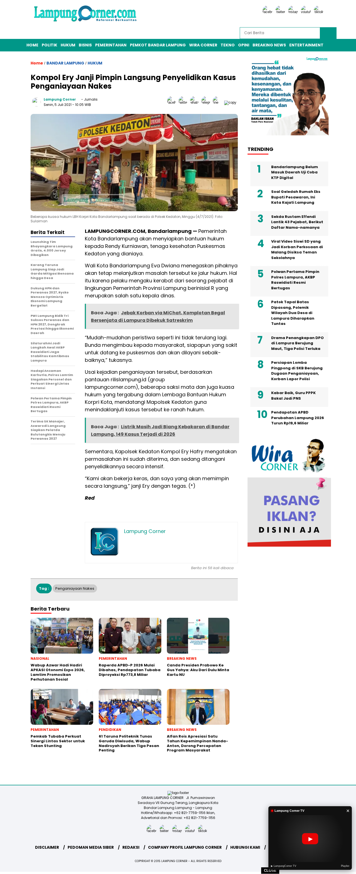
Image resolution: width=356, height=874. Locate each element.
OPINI (243, 45)
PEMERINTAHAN (111, 45)
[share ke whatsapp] (195, 102)
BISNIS (85, 45)
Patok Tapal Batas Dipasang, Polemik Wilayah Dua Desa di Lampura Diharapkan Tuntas (292, 313)
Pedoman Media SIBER (91, 847)
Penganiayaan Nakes (74, 588)
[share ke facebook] (173, 102)
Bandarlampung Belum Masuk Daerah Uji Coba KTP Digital (294, 172)
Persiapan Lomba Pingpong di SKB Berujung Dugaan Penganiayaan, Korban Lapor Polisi (297, 371)
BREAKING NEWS (269, 45)
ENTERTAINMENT (306, 45)
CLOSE (270, 870)
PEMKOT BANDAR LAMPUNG (158, 45)
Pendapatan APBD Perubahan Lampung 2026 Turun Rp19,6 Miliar (297, 418)
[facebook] (268, 12)
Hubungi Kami (245, 847)
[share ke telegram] (207, 102)
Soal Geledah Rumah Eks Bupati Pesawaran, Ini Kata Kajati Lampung (295, 197)
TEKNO (228, 45)
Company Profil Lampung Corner (185, 847)
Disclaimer (47, 847)
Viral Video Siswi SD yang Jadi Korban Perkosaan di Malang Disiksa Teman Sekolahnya (297, 250)
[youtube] (307, 12)
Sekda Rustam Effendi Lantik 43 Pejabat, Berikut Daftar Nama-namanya (297, 222)
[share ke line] (218, 102)
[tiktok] (319, 12)
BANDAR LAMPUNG (65, 63)
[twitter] (281, 12)
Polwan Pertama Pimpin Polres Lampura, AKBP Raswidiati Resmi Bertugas (295, 280)
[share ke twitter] (184, 102)
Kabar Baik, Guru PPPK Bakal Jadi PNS (293, 395)
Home (32, 45)
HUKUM (68, 45)
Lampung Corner (60, 99)
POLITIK (49, 45)
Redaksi (130, 847)
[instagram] (294, 12)
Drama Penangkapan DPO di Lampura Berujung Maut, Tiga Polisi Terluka (297, 343)
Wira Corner (203, 45)
